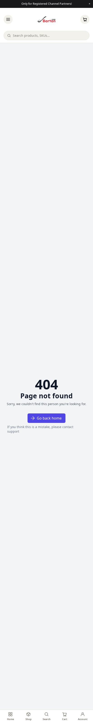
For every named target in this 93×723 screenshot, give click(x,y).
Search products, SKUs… (31, 35)
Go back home (49, 418)
